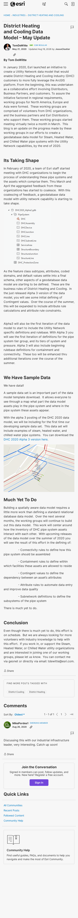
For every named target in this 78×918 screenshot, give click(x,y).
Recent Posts (11, 810)
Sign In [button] (39, 782)
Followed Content (14, 815)
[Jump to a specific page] (71, 714)
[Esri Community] (17, 4)
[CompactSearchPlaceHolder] (66, 4)
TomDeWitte (20, 45)
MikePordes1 (20, 723)
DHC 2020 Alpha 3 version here (26, 439)
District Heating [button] (37, 692)
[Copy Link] (14, 54)
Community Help (13, 820)
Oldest (19, 714)
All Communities (13, 805)
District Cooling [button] (16, 692)
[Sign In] (72, 4)
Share (9, 671)
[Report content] (72, 27)
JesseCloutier (62, 49)
